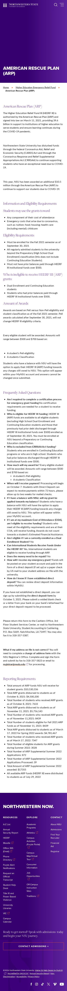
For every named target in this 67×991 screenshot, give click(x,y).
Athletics (31, 832)
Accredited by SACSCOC (18, 973)
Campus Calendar (7, 920)
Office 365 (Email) (8, 850)
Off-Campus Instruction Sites (32, 888)
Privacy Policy (33, 976)
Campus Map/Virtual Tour (32, 856)
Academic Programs (31, 826)
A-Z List (6, 824)
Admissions (56, 829)
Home (6, 87)
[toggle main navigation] (62, 5)
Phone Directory (7, 858)
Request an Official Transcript (8, 876)
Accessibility (22, 976)
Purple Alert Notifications (9, 866)
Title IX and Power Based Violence (9, 896)
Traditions (31, 896)
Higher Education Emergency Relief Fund (36, 87)
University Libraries (8, 906)
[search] (55, 5)
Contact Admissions (32, 946)
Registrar (55, 851)
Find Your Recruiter (55, 836)
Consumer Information (32, 866)
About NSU (56, 824)
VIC (4, 913)
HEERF (6, 837)
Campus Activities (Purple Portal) (33, 841)
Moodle (6, 843)
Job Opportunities (33, 874)
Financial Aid (55, 844)
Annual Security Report (10, 831)
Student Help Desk (9, 886)
